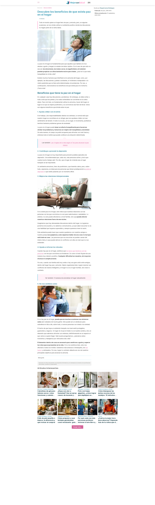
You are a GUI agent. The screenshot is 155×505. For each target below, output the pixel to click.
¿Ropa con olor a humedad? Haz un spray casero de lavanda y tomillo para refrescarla (67, 393)
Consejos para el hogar (65, 389)
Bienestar (39, 7)
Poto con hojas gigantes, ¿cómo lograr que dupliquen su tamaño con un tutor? (87, 393)
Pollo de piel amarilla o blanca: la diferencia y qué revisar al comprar (46, 420)
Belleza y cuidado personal (45, 389)
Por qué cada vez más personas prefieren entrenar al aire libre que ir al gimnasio (87, 420)
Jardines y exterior (83, 389)
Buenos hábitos (48, 7)
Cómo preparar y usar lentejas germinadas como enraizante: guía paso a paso (66, 420)
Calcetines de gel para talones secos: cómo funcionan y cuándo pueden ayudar (46, 393)
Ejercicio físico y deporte (85, 416)
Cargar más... (77, 427)
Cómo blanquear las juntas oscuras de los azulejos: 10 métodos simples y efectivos (106, 393)
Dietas (100, 416)
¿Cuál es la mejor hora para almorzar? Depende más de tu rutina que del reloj (108, 420)
